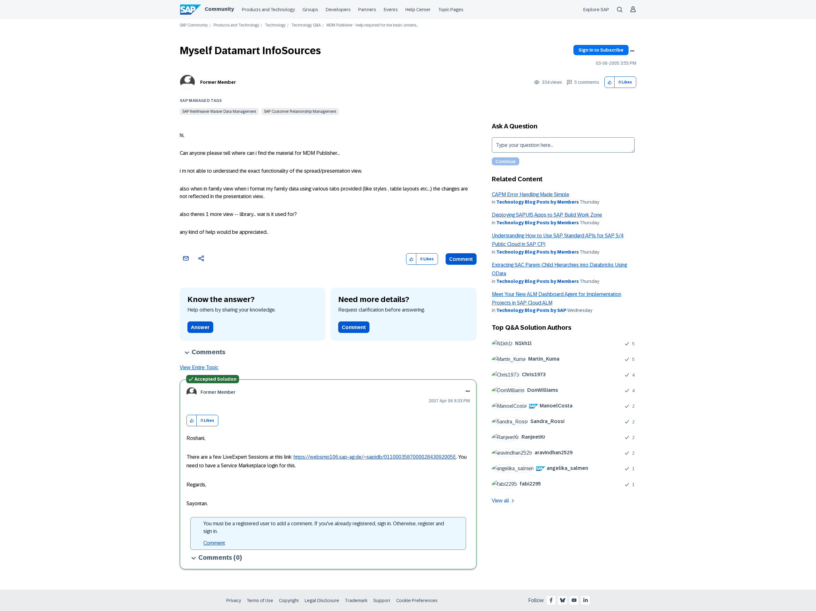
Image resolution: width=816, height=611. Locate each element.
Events (391, 9)
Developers (338, 9)
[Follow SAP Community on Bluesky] (562, 600)
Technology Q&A (306, 25)
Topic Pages (450, 9)
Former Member (218, 82)
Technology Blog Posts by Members (537, 202)
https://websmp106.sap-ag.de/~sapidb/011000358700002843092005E (375, 457)
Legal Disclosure (322, 600)
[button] (610, 82)
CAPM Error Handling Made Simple (530, 194)
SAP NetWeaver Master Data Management (219, 111)
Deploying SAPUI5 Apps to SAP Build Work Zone (547, 215)
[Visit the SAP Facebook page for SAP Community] (551, 600)
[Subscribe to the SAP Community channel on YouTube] (574, 600)
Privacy (233, 600)
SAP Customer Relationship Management (300, 111)
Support (381, 600)
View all (500, 500)
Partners (367, 9)
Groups (310, 9)
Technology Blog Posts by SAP (531, 310)
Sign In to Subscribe (601, 50)
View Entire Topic (199, 367)
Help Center (418, 9)
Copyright (289, 600)
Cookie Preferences (417, 600)
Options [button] (632, 51)
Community (219, 9)
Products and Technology (268, 9)
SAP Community (194, 25)
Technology (275, 25)
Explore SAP (596, 9)
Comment (461, 259)
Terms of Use (260, 600)
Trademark (356, 600)
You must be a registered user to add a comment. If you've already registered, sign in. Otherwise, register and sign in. (323, 527)
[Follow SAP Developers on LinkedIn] (585, 600)
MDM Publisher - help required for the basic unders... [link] (372, 25)
